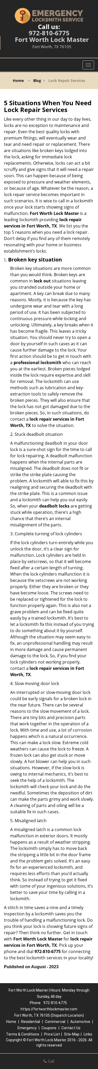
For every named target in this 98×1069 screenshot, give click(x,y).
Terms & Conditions (22, 1034)
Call (50, 1061)
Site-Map (71, 1034)
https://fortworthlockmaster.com (49, 1009)
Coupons (49, 1028)
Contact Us (70, 1028)
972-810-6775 (49, 33)
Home (18, 80)
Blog (37, 80)
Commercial (55, 1022)
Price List (52, 1034)
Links (88, 1034)
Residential (30, 1022)
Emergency (27, 1028)
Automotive (80, 1022)
